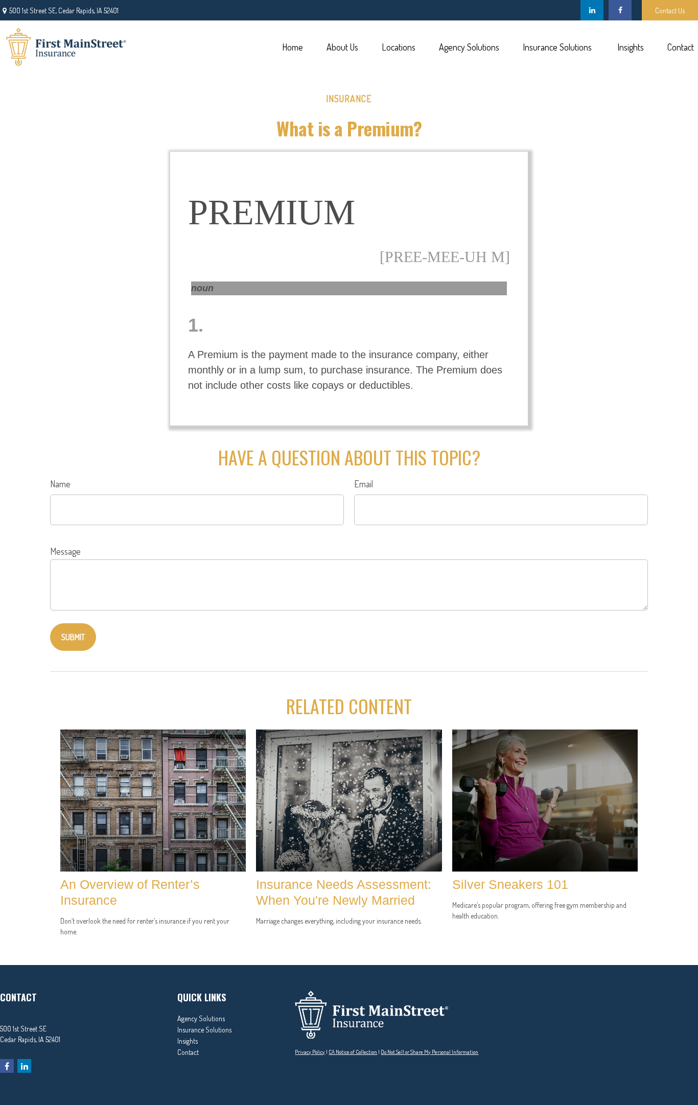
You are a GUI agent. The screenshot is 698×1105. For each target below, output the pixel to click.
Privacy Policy (310, 1051)
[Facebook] (620, 10)
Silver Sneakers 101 (510, 884)
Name (60, 483)
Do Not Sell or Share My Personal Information (429, 1051)
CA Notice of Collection (353, 1051)
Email (363, 483)
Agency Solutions (201, 1018)
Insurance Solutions (204, 1029)
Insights (187, 1041)
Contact (188, 1052)
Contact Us (670, 10)
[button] (292, 46)
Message (65, 551)
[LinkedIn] (591, 10)
